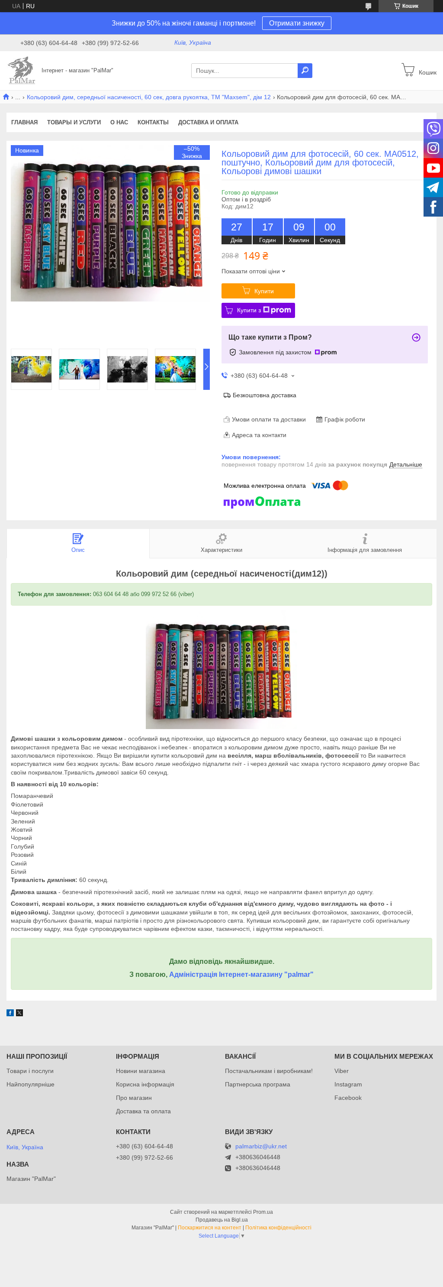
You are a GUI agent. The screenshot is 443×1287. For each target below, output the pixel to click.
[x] (19, 1014)
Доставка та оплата (143, 1111)
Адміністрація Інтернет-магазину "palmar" (241, 974)
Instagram (348, 1084)
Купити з (249, 310)
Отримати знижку (296, 23)
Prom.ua (263, 1212)
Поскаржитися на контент (209, 1228)
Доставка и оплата (208, 122)
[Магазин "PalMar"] (21, 70)
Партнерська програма (257, 1084)
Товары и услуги (74, 122)
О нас (119, 122)
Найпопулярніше (30, 1084)
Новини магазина (140, 1070)
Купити (264, 291)
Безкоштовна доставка (264, 395)
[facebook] (10, 1014)
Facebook (348, 1097)
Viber (341, 1070)
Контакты (153, 122)
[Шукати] (305, 70)
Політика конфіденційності (278, 1228)
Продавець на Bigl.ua (222, 1220)
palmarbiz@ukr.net (261, 1146)
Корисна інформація (145, 1084)
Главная (24, 122)
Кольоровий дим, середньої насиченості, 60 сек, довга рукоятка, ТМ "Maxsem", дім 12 (149, 97)
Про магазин (134, 1097)
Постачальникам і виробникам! (269, 1070)
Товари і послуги (30, 1070)
